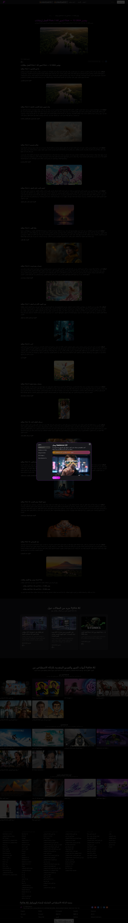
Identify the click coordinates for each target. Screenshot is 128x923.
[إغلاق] (89, 444)
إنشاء (55, 477)
